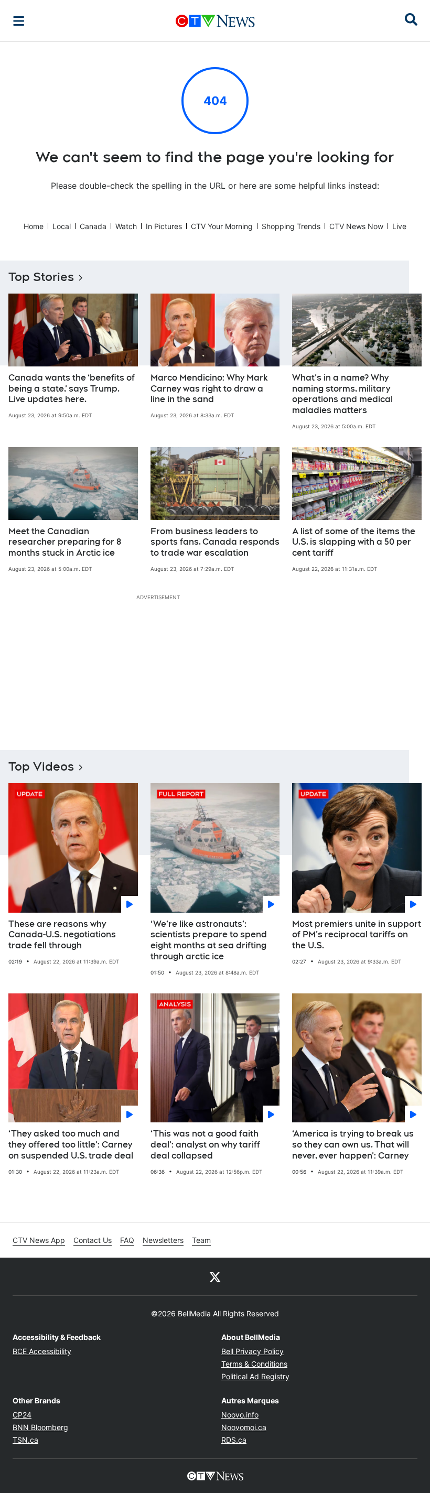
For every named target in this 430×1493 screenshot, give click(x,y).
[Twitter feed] (215, 1276)
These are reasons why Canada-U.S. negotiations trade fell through (62, 935)
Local (61, 226)
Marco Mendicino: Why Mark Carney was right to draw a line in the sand (209, 389)
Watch (126, 226)
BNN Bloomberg (40, 1427)
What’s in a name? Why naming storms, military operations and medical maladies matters (342, 394)
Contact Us (92, 1240)
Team (201, 1240)
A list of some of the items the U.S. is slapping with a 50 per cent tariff (353, 542)
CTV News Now (356, 226)
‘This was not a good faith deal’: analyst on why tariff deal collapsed (205, 1145)
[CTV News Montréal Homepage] (215, 21)
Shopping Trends (291, 226)
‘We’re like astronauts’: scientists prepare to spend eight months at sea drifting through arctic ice (208, 940)
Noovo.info (240, 1414)
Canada (93, 226)
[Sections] (18, 20)
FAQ (127, 1240)
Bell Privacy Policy (252, 1351)
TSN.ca (25, 1439)
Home (34, 226)
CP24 (22, 1414)
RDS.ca (233, 1439)
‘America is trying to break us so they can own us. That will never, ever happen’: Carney (353, 1145)
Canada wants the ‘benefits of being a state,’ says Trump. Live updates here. (71, 389)
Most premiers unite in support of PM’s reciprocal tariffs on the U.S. (356, 935)
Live (399, 226)
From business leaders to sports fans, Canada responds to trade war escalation (215, 542)
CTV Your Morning (222, 226)
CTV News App (39, 1240)
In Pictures (164, 226)
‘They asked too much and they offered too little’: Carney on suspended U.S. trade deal (70, 1145)
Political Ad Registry (255, 1376)
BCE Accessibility (42, 1351)
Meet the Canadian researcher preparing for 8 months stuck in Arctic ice (64, 542)
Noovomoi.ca (243, 1427)
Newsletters (163, 1240)
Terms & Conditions (254, 1363)
